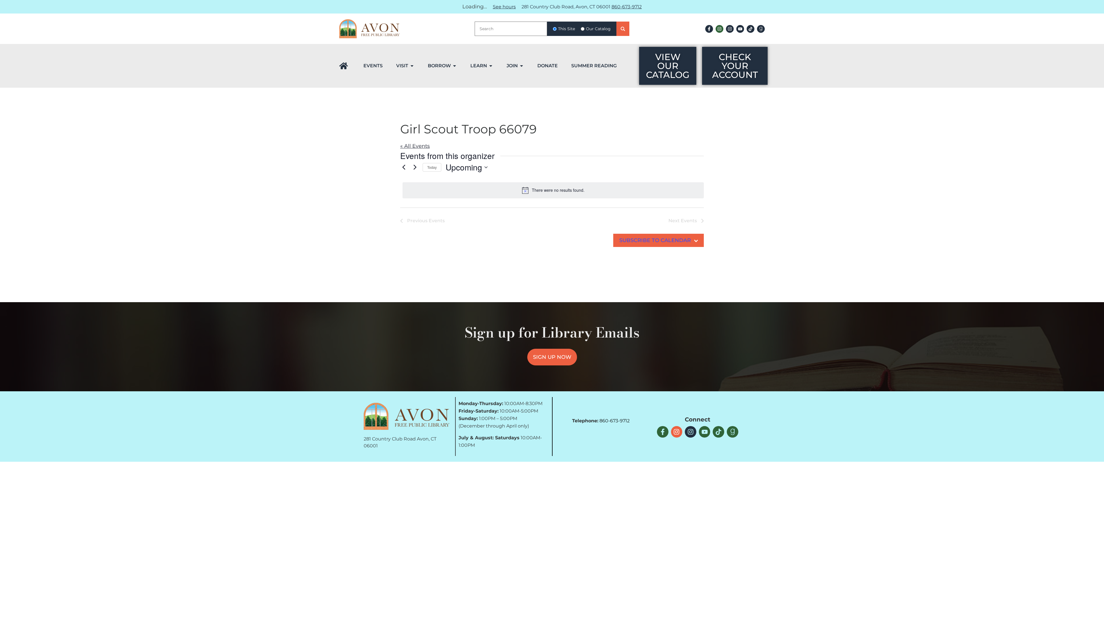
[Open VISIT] (412, 65)
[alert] (553, 190)
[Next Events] (414, 167)
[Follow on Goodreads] (761, 29)
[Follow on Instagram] (719, 29)
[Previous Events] (403, 167)
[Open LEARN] (490, 65)
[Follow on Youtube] (740, 29)
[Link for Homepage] (343, 66)
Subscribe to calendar (655, 240)
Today (432, 167)
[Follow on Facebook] (709, 29)
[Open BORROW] (454, 65)
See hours (504, 6)
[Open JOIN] (521, 65)
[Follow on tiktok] (750, 29)
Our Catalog (598, 29)
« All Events (415, 146)
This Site (566, 29)
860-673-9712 (627, 6)
